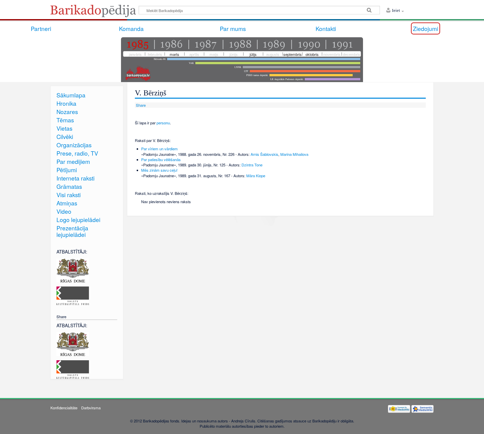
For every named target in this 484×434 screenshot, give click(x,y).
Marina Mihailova (294, 154)
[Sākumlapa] (94, 12)
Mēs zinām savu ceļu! (159, 170)
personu (163, 122)
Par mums (233, 28)
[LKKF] (72, 295)
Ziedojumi (425, 28)
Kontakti (326, 28)
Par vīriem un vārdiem (159, 148)
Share (140, 105)
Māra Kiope (255, 175)
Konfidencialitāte (63, 407)
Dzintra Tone (251, 164)
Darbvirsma (91, 407)
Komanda (131, 28)
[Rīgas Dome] (72, 269)
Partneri (41, 28)
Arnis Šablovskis (264, 154)
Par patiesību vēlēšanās (161, 159)
